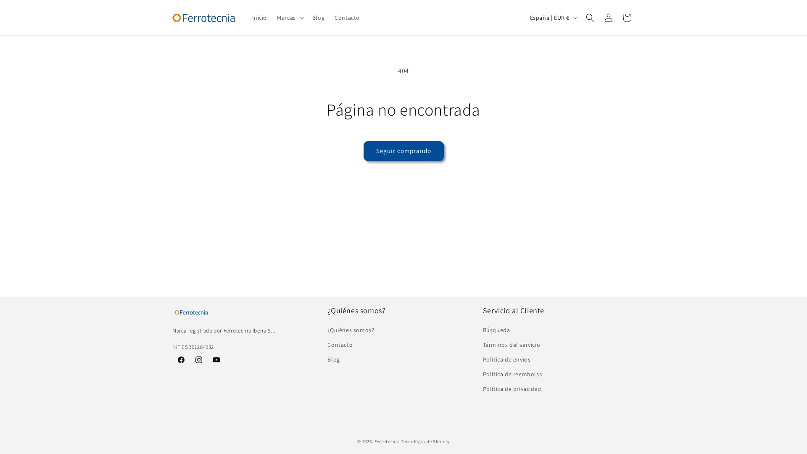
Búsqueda (496, 330)
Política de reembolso (513, 374)
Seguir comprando (403, 151)
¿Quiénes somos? (350, 330)
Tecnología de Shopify (425, 441)
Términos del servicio (512, 344)
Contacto (340, 344)
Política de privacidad (512, 389)
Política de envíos (507, 359)
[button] (289, 17)
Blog (333, 359)
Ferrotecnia (387, 441)
